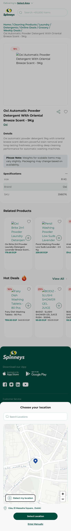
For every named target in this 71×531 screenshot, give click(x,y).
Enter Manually (35, 524)
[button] (35, 461)
